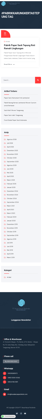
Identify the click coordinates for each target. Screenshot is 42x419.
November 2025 (12, 154)
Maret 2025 (11, 180)
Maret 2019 (11, 257)
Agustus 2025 (12, 165)
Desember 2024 (12, 191)
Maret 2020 (11, 213)
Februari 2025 (11, 184)
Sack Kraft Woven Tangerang (14, 110)
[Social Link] (16, 413)
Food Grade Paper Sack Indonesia (15, 120)
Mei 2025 (10, 173)
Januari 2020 (11, 221)
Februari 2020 (11, 217)
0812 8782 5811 (13, 382)
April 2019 (10, 254)
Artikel (8, 41)
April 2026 (10, 147)
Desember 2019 (12, 224)
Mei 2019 (10, 250)
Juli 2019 (10, 243)
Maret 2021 (10, 206)
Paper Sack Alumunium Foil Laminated (16, 98)
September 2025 (13, 162)
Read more (8, 64)
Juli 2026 (10, 143)
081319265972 (12, 373)
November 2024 (12, 195)
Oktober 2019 (11, 232)
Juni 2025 (10, 169)
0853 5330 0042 (14, 378)
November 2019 (12, 228)
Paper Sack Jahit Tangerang (13, 115)
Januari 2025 (11, 187)
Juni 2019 (10, 246)
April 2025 (10, 176)
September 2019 (12, 235)
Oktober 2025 (12, 158)
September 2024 (13, 202)
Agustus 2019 (11, 239)
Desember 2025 (12, 151)
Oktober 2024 (12, 198)
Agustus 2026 (12, 139)
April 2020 (10, 210)
